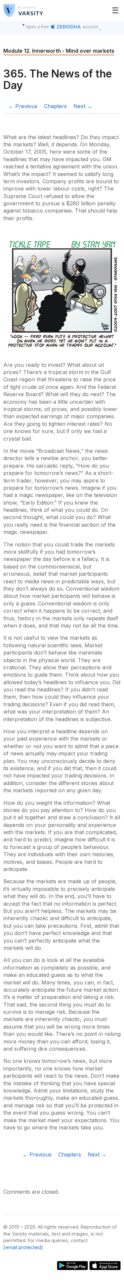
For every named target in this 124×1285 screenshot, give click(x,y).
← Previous (22, 106)
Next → (82, 106)
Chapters (55, 106)
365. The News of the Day (57, 79)
